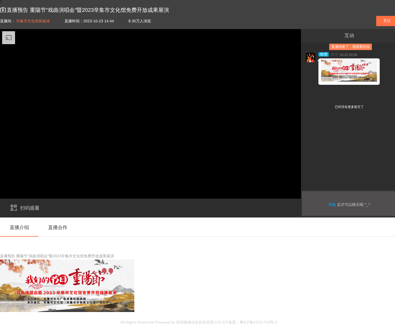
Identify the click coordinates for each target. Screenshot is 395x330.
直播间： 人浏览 (75, 21)
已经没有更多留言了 (349, 107)
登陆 (332, 204)
